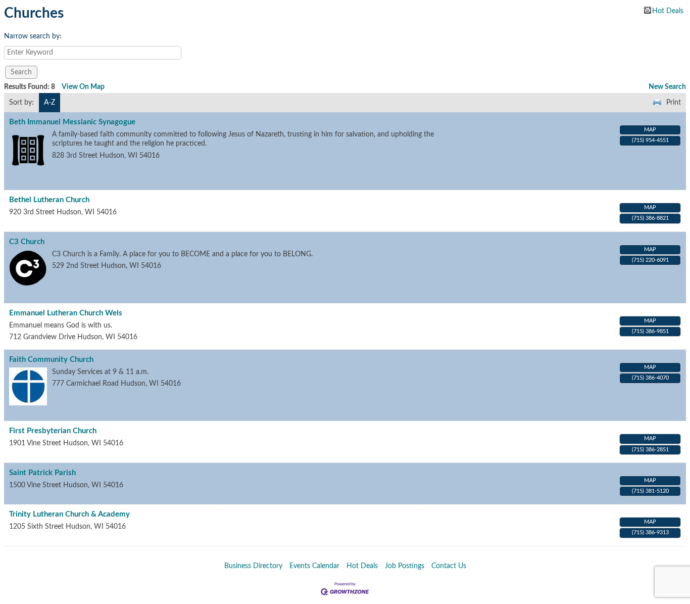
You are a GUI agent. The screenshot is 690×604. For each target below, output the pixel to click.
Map (650, 129)
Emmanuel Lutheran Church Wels (65, 313)
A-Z (49, 102)
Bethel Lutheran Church (49, 200)
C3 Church (26, 242)
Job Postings (404, 566)
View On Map (83, 86)
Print (673, 102)
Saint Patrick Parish (42, 473)
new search (667, 86)
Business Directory (253, 566)
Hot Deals (667, 11)
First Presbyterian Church (52, 431)
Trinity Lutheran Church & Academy (69, 514)
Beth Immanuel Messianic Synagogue (72, 122)
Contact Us (448, 566)
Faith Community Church (51, 359)
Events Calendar (314, 566)
